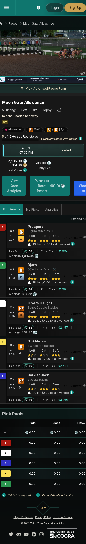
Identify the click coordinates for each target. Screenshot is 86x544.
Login (55, 8)
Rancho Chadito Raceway (20, 116)
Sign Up (75, 8)
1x (18, 76)
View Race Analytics (14, 186)
